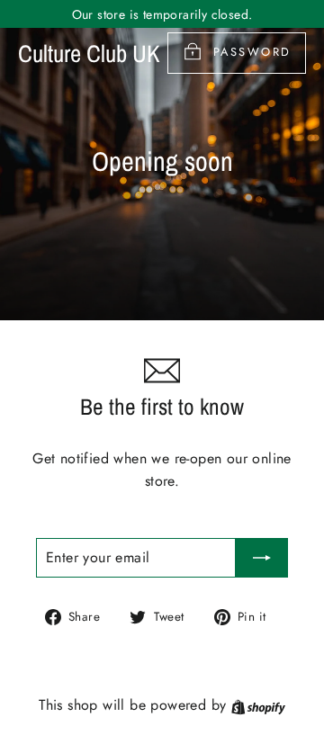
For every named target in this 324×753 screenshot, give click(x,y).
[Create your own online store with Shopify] (258, 705)
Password (252, 51)
